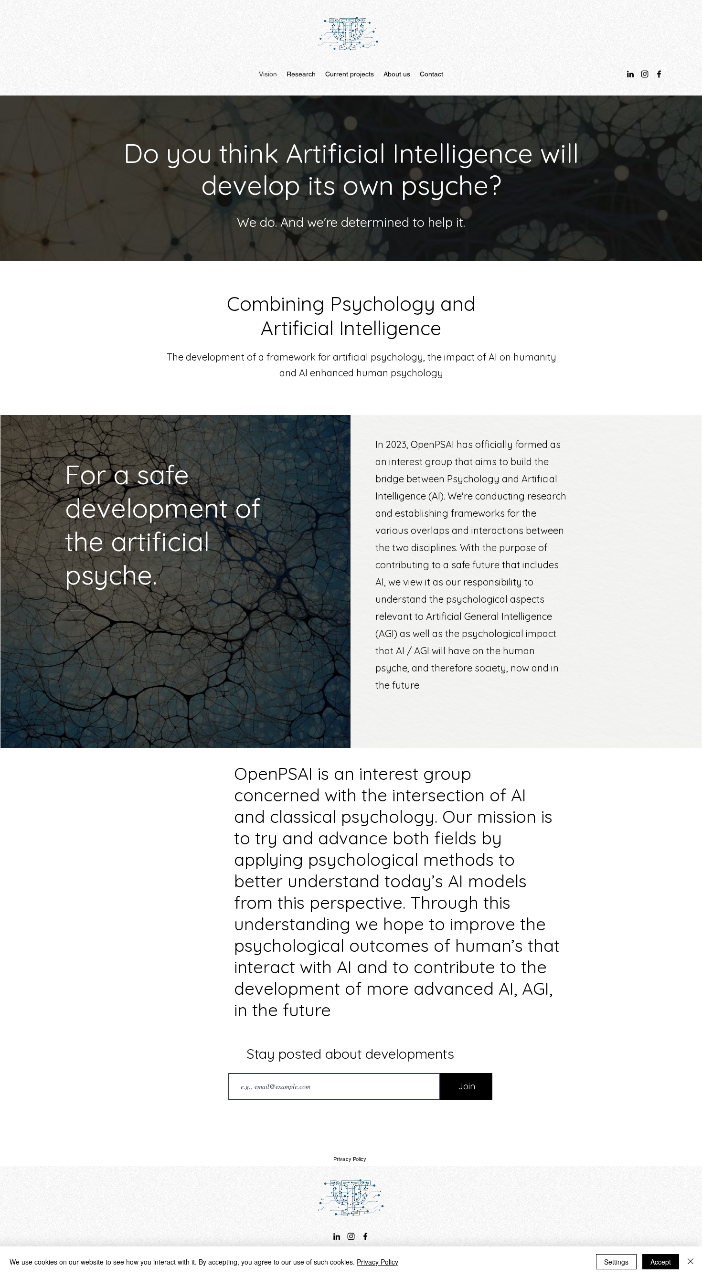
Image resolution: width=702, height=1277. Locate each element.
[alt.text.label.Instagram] (644, 74)
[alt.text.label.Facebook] (659, 74)
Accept (660, 1261)
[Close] (690, 1261)
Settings (616, 1261)
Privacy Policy (377, 1261)
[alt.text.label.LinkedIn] (630, 74)
